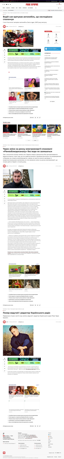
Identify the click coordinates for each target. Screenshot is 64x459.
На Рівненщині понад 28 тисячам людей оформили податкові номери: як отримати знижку (51, 79)
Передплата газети (54, 1)
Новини (5, 14)
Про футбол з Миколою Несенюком (56, 10)
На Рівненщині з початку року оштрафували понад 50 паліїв (20, 299)
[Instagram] (48, 42)
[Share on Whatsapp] (4, 57)
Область (23, 132)
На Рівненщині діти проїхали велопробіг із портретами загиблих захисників (53, 135)
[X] (4, 4)
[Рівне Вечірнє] (4, 453)
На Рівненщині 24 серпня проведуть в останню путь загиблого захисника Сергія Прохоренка (39, 135)
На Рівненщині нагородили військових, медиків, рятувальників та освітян (24, 135)
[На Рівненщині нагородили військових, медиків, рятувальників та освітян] (25, 129)
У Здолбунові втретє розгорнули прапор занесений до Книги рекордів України (23, 294)
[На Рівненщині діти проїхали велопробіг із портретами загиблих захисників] (54, 129)
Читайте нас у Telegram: (52, 48)
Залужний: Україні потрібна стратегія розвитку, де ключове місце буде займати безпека (9, 135)
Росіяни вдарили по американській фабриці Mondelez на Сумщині (21, 108)
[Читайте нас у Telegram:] (46, 49)
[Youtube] (56, 42)
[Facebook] (48, 36)
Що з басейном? (11, 10)
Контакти (60, 1)
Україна (8, 132)
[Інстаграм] (8, 4)
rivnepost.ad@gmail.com (28, 438)
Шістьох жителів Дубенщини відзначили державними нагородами (21, 113)
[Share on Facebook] (4, 53)
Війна (34, 132)
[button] (57, 4)
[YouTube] (6, 4)
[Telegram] (10, 4)
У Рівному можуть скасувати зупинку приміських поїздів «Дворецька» (21, 110)
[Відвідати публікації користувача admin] (4, 26)
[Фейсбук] (3, 4)
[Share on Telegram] (4, 60)
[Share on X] (4, 55)
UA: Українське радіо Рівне (31, 369)
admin (7, 26)
